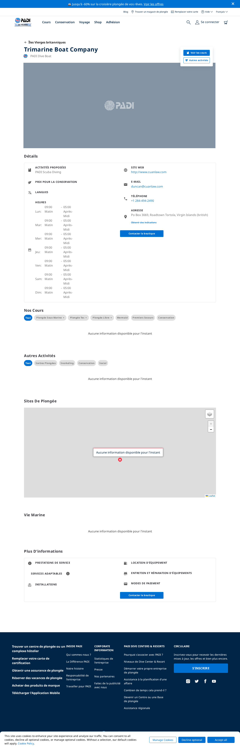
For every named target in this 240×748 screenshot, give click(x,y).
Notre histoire (75, 668)
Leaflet (211, 495)
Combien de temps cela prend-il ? (145, 690)
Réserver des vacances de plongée (37, 678)
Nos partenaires (104, 676)
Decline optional (192, 740)
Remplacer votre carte (186, 11)
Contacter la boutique (142, 233)
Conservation (65, 22)
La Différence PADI (77, 661)
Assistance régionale (137, 708)
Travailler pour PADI (78, 686)
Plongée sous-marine (49, 317)
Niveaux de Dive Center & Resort (144, 661)
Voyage (84, 22)
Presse (98, 669)
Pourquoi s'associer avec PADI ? (143, 654)
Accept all (221, 740)
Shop (98, 22)
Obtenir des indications (144, 222)
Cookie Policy (26, 743)
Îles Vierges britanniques (46, 42)
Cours (46, 22)
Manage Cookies (163, 740)
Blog (125, 11)
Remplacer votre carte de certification (30, 660)
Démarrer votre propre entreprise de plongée (145, 670)
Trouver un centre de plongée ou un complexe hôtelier (38, 648)
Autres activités (198, 60)
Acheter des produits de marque (36, 685)
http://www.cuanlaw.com (148, 172)
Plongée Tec (77, 317)
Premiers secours (143, 317)
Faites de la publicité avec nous (107, 685)
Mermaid (122, 317)
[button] (120, 460)
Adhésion (113, 22)
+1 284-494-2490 (142, 201)
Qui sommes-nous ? (78, 654)
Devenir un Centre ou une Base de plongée (143, 699)
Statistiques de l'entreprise (103, 660)
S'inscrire (200, 668)
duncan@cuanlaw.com (147, 186)
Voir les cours (199, 52)
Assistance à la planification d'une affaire (145, 681)
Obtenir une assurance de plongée (37, 670)
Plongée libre (101, 317)
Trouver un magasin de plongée (151, 11)
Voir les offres (154, 4)
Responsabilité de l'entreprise (77, 677)
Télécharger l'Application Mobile (36, 693)
